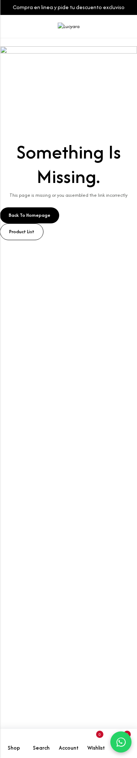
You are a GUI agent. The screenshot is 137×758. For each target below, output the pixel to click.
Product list (21, 231)
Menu (8, 27)
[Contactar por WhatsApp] (121, 742)
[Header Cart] (128, 26)
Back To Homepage (29, 215)
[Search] (113, 26)
